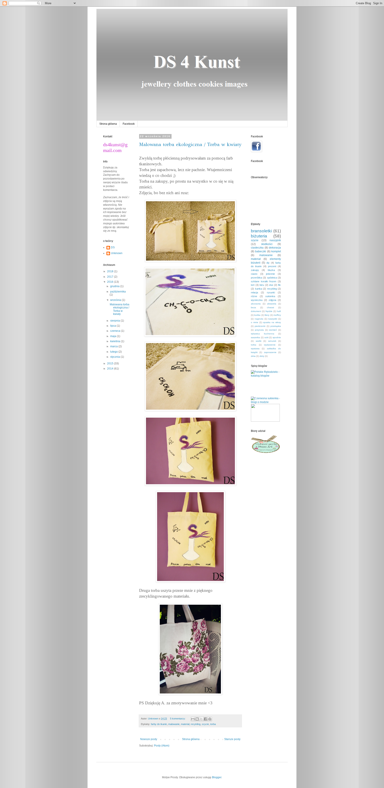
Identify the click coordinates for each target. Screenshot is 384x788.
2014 (110, 368)
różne (254, 296)
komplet (276, 251)
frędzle (269, 311)
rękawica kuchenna (262, 333)
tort (252, 285)
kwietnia (115, 341)
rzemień (273, 330)
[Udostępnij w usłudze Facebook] (205, 719)
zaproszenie (270, 352)
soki (266, 337)
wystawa (255, 348)
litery (267, 315)
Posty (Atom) (161, 745)
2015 (110, 363)
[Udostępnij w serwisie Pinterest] (210, 719)
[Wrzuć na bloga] (197, 719)
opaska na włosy (272, 322)
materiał (185, 724)
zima (253, 356)
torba (213, 724)
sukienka (270, 296)
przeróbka (256, 277)
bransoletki (261, 231)
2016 (110, 281)
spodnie (277, 337)
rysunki (271, 292)
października (118, 291)
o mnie (254, 322)
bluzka (271, 270)
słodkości (266, 244)
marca (114, 346)
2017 (110, 276)
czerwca (115, 330)
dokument (256, 311)
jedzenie (270, 274)
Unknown (116, 253)
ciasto (254, 274)
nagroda (259, 319)
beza (253, 307)
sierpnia (115, 320)
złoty (262, 356)
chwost (270, 307)
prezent (272, 266)
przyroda (259, 330)
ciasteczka (257, 247)
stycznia (115, 356)
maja (113, 336)
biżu (262, 285)
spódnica (272, 277)
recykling (195, 724)
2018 (110, 271)
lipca (113, 325)
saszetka (255, 337)
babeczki (260, 251)
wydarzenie (270, 345)
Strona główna (108, 123)
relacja (254, 292)
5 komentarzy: (178, 718)
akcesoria (256, 303)
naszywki (272, 319)
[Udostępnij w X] (201, 719)
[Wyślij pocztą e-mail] (193, 719)
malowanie (174, 724)
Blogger (216, 777)
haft (279, 311)
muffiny (277, 315)
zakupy (255, 270)
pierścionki (260, 326)
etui (271, 285)
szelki (258, 341)
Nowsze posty (148, 739)
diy (268, 262)
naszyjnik (275, 240)
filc (279, 285)
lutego (114, 351)
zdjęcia (272, 300)
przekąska (275, 326)
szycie (205, 724)
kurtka (257, 315)
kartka (258, 288)
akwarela (271, 303)
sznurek (272, 341)
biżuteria (259, 236)
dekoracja (275, 247)
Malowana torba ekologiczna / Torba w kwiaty (190, 144)
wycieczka (256, 300)
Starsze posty (232, 739)
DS (113, 247)
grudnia (115, 286)
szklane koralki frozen (263, 281)
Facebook (129, 123)
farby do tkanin (159, 724)
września (116, 300)
